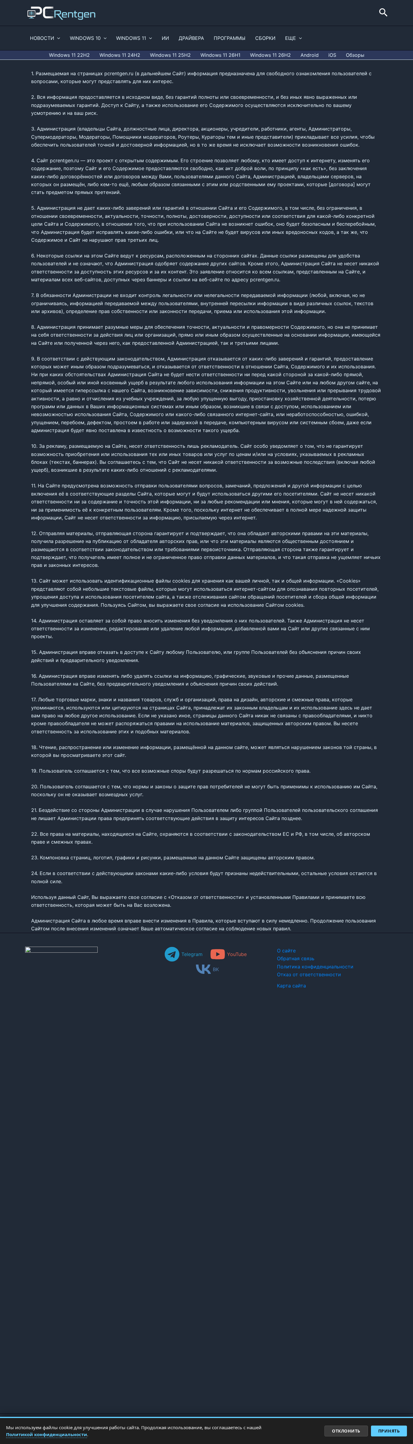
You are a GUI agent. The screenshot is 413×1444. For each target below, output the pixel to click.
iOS (332, 55)
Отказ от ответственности (309, 974)
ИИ (165, 38)
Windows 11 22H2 (69, 55)
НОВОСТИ (42, 38)
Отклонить (346, 1431)
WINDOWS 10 (85, 38)
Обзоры (355, 55)
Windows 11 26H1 (220, 55)
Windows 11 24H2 (119, 55)
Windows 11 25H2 (170, 55)
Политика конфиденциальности (315, 967)
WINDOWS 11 (131, 38)
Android (310, 55)
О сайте (286, 951)
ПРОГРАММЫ (230, 38)
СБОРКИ (265, 38)
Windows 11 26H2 (270, 55)
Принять (389, 1431)
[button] (383, 13)
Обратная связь (295, 958)
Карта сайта (291, 986)
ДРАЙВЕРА (191, 38)
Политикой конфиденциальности (46, 1434)
